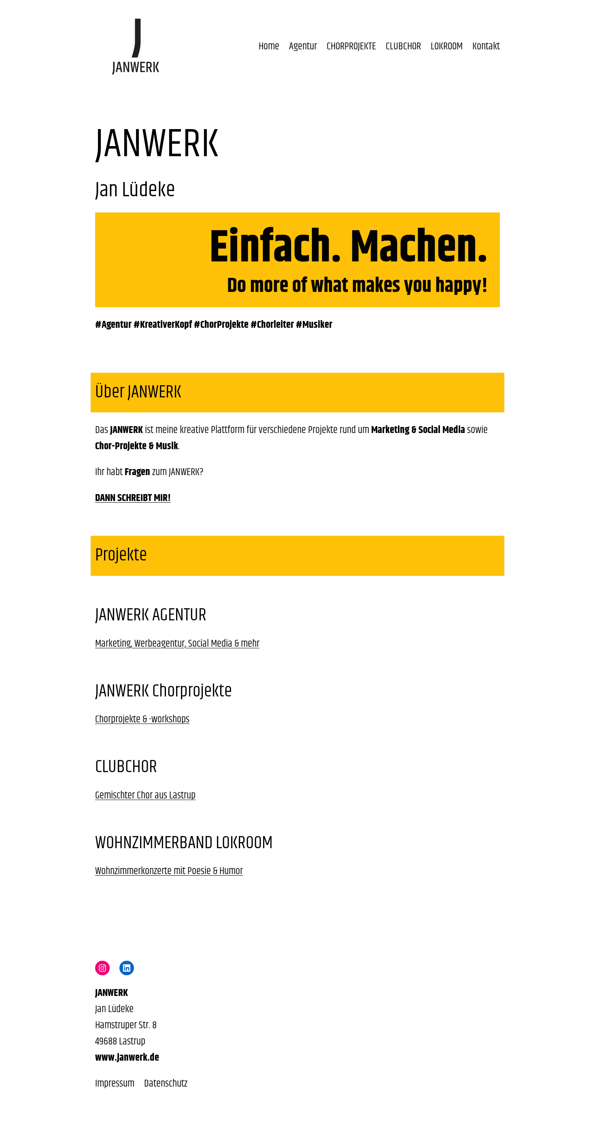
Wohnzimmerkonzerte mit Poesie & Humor (169, 871)
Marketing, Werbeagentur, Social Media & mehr (177, 644)
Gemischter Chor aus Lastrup (145, 795)
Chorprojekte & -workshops (142, 719)
